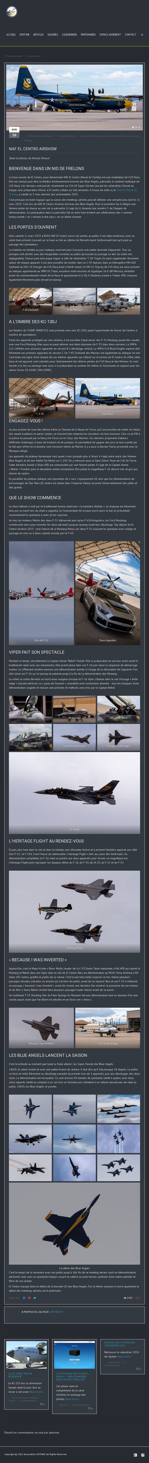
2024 (110, 1362)
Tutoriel (64, 1404)
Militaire (48, 135)
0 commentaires (66, 135)
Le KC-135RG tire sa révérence (20, 1375)
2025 (14, 1397)
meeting (134, 135)
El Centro (124, 135)
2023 (29, 135)
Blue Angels (101, 135)
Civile (117, 1362)
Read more (35, 1392)
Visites (11, 1400)
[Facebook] (135, 1455)
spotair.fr (56, 1311)
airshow (90, 135)
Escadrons (23, 1397)
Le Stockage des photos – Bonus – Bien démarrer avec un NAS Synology (73, 1376)
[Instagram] (143, 1455)
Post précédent (14, 56)
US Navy (28, 140)
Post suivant (33, 56)
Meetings (38, 135)
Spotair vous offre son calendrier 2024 (119, 1344)
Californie (113, 135)
